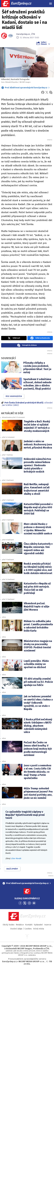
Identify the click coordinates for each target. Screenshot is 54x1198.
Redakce (20, 924)
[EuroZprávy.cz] (18, 3)
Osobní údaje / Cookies (21, 929)
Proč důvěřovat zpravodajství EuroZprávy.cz (26, 87)
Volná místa (38, 929)
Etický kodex (8, 924)
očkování (48, 402)
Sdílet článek (44, 43)
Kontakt (28, 924)
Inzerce (47, 924)
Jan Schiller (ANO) (10, 405)
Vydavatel (38, 924)
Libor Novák (16, 858)
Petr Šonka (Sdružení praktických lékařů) (23, 402)
